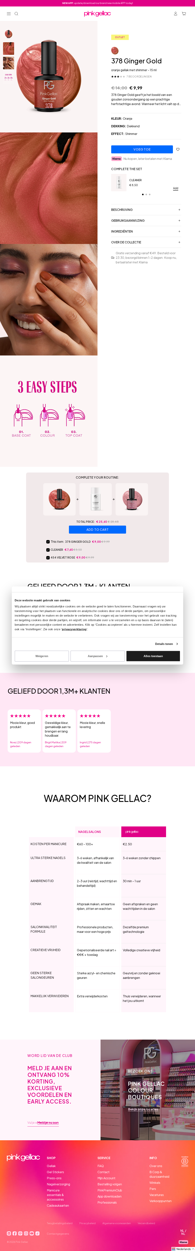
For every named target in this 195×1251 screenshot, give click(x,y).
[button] (183, 1249)
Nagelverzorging (58, 1184)
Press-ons (54, 1178)
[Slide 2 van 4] (8, 48)
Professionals (107, 1202)
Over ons (155, 1166)
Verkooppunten (160, 1201)
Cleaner (135, 180)
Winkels (154, 1183)
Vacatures (156, 1195)
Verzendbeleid (146, 1223)
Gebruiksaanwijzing (128, 220)
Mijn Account (106, 1178)
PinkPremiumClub (110, 1190)
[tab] (143, 194)
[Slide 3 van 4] (8, 63)
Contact (103, 1172)
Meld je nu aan (48, 1122)
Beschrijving (122, 210)
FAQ (101, 1166)
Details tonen (164, 643)
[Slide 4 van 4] (8, 77)
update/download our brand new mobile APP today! (97, 3)
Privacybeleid (87, 1223)
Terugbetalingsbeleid (60, 1223)
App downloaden (109, 1196)
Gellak (51, 1166)
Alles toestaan (153, 655)
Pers (152, 1189)
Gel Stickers (55, 1172)
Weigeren (41, 655)
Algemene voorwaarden (116, 1223)
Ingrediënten (122, 231)
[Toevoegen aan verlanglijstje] (177, 149)
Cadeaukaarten (58, 1205)
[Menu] (9, 13)
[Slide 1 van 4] (8, 34)
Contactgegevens (58, 1233)
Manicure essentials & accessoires (55, 1194)
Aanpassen (95, 655)
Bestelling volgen (110, 1184)
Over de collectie (126, 242)
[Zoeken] (16, 13)
